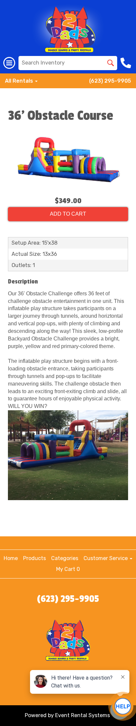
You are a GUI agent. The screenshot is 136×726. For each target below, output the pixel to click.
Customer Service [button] (106, 558)
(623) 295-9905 (110, 81)
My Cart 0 (68, 569)
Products (34, 558)
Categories (64, 558)
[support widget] (122, 706)
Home (11, 558)
